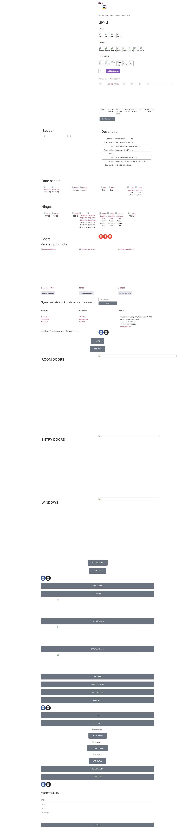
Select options (48, 293)
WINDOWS (50, 502)
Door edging (104, 56)
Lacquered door (119, 16)
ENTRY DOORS (53, 439)
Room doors (108, 16)
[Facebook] (101, 332)
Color (102, 29)
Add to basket (113, 71)
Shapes (102, 42)
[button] (101, 236)
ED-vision (76, 331)
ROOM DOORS (53, 359)
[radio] (101, 35)
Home (101, 16)
